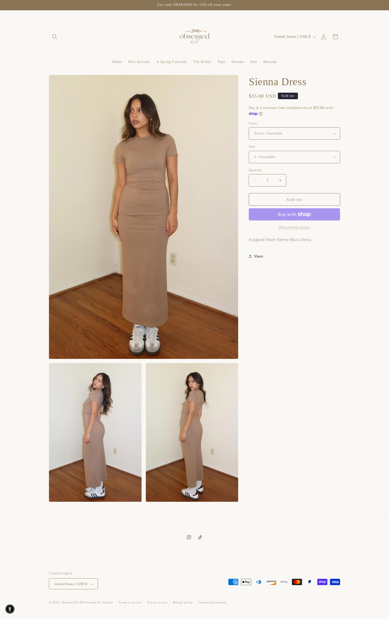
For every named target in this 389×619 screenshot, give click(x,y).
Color (253, 123)
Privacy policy (157, 602)
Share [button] (258, 256)
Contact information (212, 602)
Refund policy (183, 602)
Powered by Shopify (99, 602)
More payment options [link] (294, 227)
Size (252, 146)
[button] (55, 37)
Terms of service (130, 602)
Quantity (255, 170)
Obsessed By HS (72, 602)
